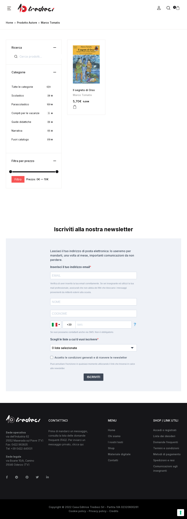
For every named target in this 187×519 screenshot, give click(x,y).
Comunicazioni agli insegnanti (165, 468)
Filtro (18, 179)
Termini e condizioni (166, 448)
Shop (111, 448)
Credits (113, 511)
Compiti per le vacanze (32, 113)
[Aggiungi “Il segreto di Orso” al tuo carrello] (75, 107)
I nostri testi (115, 442)
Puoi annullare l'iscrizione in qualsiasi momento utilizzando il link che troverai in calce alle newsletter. (92, 366)
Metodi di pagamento (167, 454)
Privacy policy (97, 511)
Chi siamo (114, 436)
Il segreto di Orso (84, 90)
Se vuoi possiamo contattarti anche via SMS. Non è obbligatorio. (82, 332)
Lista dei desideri (164, 436)
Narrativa (32, 131)
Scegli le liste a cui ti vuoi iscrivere (73, 339)
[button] (9, 8)
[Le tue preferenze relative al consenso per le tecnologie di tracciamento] (180, 512)
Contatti (113, 460)
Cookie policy (77, 511)
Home (9, 22)
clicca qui (77, 444)
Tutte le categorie (31, 86)
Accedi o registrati (164, 430)
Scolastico (32, 95)
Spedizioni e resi (164, 460)
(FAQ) (63, 439)
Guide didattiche (32, 122)
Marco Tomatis (82, 95)
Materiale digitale (119, 454)
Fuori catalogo (32, 139)
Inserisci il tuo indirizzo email (70, 267)
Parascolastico (32, 104)
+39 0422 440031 (21, 448)
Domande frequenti (165, 442)
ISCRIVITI (93, 377)
